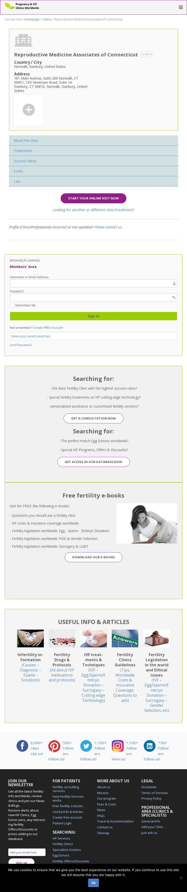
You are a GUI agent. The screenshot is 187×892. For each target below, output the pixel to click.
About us (103, 787)
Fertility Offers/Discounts (71, 861)
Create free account (67, 817)
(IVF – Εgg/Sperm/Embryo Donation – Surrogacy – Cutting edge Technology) (93, 677)
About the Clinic (26, 140)
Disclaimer (149, 787)
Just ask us (149, 832)
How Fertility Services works (68, 798)
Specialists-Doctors (67, 849)
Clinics (47, 19)
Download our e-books (93, 557)
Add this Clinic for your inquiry (29, 110)
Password (16, 291)
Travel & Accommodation (115, 821)
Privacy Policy (151, 798)
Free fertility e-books (68, 806)
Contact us (105, 827)
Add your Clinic (152, 827)
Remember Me (25, 305)
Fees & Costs (106, 804)
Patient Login (62, 823)
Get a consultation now (93, 418)
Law (17, 181)
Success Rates (25, 161)
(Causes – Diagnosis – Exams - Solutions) (30, 667)
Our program (106, 798)
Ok (93, 883)
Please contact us (108, 226)
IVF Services (61, 838)
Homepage (31, 19)
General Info (150, 821)
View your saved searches (30, 336)
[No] (180, 877)
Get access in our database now (93, 462)
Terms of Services (154, 793)
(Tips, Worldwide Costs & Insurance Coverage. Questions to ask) (125, 677)
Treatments (23, 150)
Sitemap (103, 833)
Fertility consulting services (66, 789)
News (101, 810)
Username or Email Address (29, 277)
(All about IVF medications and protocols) (62, 667)
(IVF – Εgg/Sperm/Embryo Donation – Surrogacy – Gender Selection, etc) (156, 682)
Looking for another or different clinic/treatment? (93, 209)
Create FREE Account (48, 327)
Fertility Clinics (63, 844)
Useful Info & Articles (68, 812)
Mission (103, 793)
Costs (18, 171)
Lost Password (20, 345)
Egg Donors (61, 855)
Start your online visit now (93, 198)
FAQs (101, 815)
